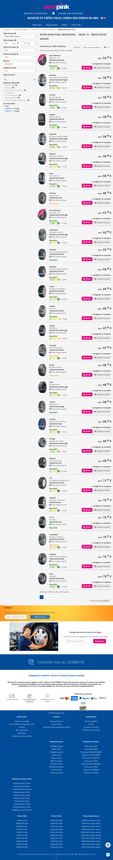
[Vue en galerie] (108, 47)
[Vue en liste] (105, 47)
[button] (108, 844)
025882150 (75, 662)
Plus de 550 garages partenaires (29, 700)
